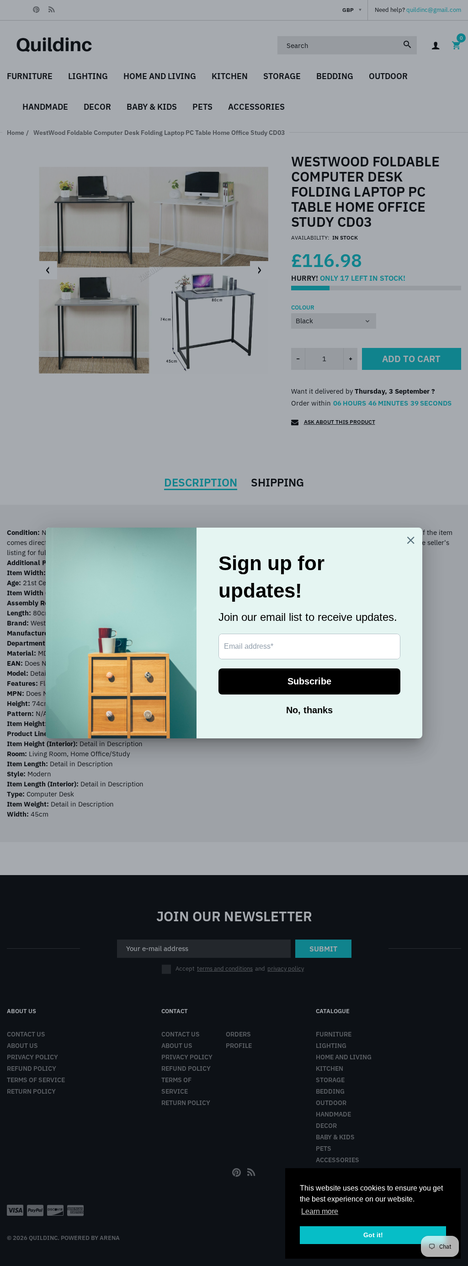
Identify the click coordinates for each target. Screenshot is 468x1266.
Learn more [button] (319, 1211)
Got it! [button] (373, 1235)
